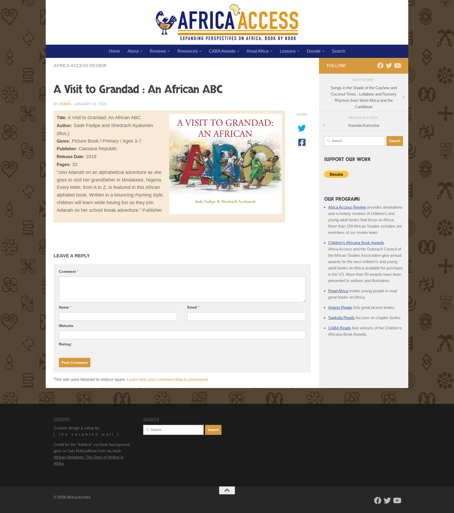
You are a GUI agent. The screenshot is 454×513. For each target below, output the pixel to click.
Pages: (64, 164)
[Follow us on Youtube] (397, 65)
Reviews (158, 51)
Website (66, 326)
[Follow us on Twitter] (389, 65)
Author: (64, 125)
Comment (68, 271)
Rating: (65, 344)
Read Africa (258, 51)
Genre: (63, 141)
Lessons (288, 51)
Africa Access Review (80, 65)
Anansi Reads (340, 307)
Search (338, 51)
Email (193, 307)
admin (65, 104)
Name (65, 307)
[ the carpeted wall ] (87, 434)
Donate (314, 51)
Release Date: (70, 156)
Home (114, 51)
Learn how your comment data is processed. (168, 379)
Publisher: (67, 149)
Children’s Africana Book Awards (356, 242)
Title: (61, 117)
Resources (187, 51)
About (132, 51)
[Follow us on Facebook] (380, 65)
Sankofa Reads (341, 317)
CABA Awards (222, 51)
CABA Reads (339, 328)
